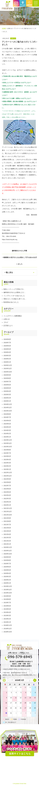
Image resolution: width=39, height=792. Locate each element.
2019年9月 (7, 596)
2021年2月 (7, 541)
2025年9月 (7, 375)
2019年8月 (7, 599)
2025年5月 (7, 388)
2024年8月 (7, 414)
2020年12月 (8, 547)
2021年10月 (8, 515)
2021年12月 (8, 508)
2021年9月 (7, 518)
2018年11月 (8, 628)
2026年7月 (7, 342)
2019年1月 (7, 622)
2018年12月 (8, 625)
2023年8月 (7, 450)
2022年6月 (7, 489)
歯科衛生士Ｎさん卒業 (19, 251)
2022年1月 (7, 505)
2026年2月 (7, 359)
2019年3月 (7, 615)
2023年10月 (8, 446)
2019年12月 (8, 586)
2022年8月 (7, 482)
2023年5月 (7, 456)
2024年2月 (7, 433)
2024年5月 (7, 424)
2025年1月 (7, 401)
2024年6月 (7, 420)
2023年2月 (7, 466)
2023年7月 (7, 453)
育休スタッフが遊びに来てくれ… (15, 299)
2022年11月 (8, 476)
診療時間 (29, 5)
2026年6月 (7, 346)
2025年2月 (7, 398)
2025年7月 (7, 381)
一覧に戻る (8, 272)
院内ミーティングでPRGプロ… (14, 289)
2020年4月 (7, 573)
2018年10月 (8, 632)
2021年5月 (7, 531)
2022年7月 (7, 485)
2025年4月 (7, 391)
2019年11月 (8, 589)
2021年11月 (8, 511)
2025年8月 (7, 378)
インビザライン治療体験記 (13, 316)
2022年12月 (8, 472)
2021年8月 (7, 521)
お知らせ (7, 319)
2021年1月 (7, 544)
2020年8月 (7, 560)
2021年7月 (7, 524)
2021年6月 (7, 528)
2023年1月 (7, 469)
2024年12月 (8, 404)
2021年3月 (7, 537)
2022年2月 (7, 502)
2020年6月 (7, 567)
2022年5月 (7, 492)
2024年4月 (7, 427)
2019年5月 (7, 609)
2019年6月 (7, 606)
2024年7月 (7, 417)
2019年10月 (8, 593)
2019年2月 (7, 619)
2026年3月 (7, 355)
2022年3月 (7, 498)
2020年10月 (8, 554)
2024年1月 (7, 437)
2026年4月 (7, 352)
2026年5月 (7, 349)
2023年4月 (7, 459)
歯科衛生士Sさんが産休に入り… (15, 292)
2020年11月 (8, 550)
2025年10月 (8, 372)
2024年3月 (7, 430)
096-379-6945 (20, 656)
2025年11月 (8, 368)
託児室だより (8, 325)
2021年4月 (7, 534)
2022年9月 (7, 479)
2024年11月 (8, 407)
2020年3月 (7, 576)
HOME (4, 28)
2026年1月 (7, 362)
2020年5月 (7, 570)
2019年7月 (7, 602)
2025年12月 (8, 365)
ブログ (6, 322)
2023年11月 (8, 443)
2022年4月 (7, 495)
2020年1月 (7, 583)
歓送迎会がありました (11, 302)
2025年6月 (7, 385)
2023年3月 (7, 463)
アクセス (22, 5)
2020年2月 (7, 580)
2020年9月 (7, 557)
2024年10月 (8, 411)
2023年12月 (8, 440)
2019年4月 (7, 612)
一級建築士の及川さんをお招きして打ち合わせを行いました (19, 260)
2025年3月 (7, 394)
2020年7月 (7, 563)
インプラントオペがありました (14, 296)
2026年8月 (7, 339)
